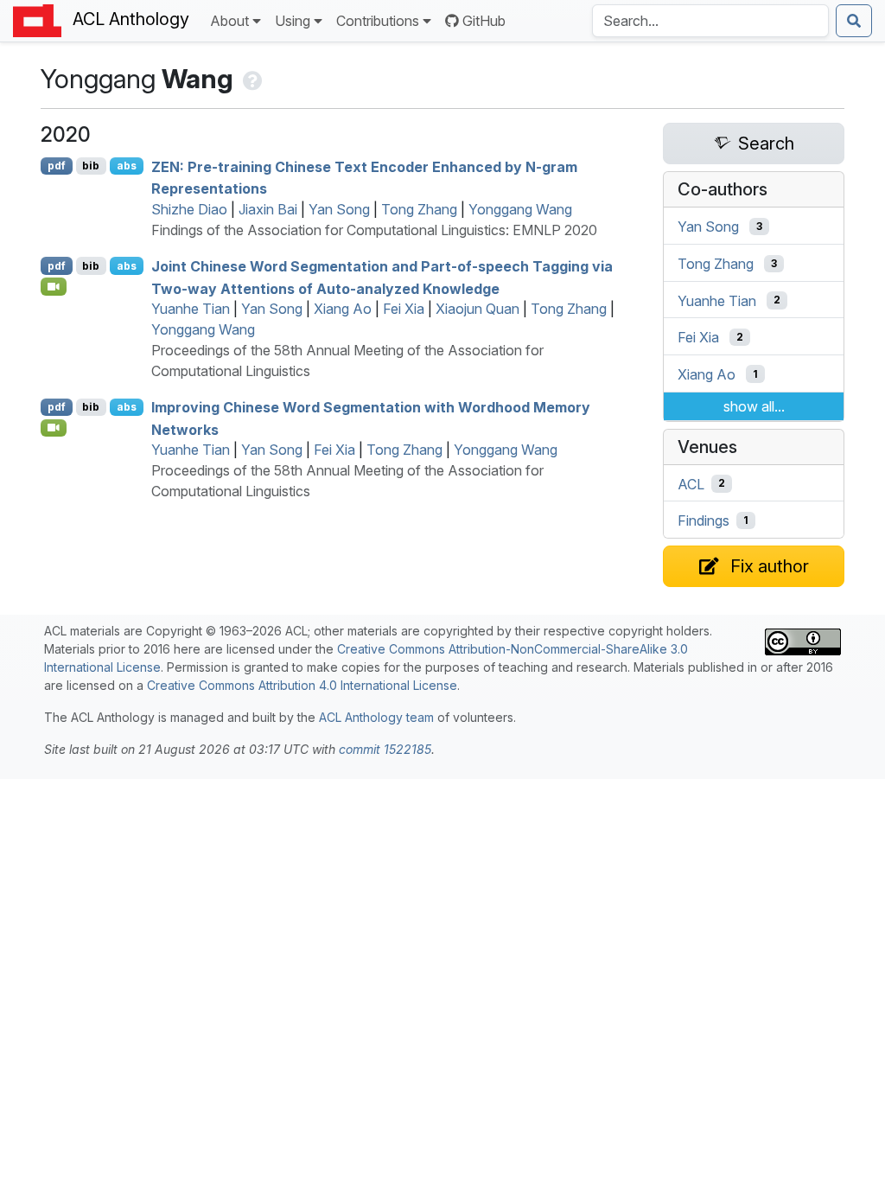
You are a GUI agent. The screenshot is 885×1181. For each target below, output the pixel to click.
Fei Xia (403, 308)
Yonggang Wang (520, 209)
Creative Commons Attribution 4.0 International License (302, 685)
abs (127, 165)
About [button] (229, 20)
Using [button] (292, 20)
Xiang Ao (343, 308)
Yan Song (339, 209)
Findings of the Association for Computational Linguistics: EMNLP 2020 (374, 230)
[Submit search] (854, 20)
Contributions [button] (377, 20)
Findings (703, 520)
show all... (754, 406)
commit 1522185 (385, 749)
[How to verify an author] (251, 78)
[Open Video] (54, 286)
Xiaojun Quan (477, 308)
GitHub (484, 20)
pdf (57, 165)
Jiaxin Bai (268, 209)
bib (90, 165)
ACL (691, 483)
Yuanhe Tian (190, 308)
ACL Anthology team (376, 717)
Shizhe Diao (189, 209)
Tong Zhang (419, 209)
